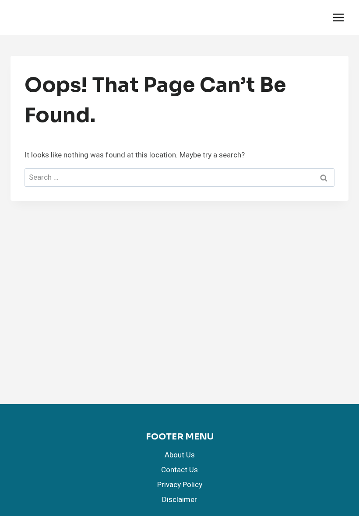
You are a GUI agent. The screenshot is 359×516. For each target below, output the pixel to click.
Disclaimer (179, 499)
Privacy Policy (179, 484)
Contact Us (179, 469)
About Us (180, 455)
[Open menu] (338, 17)
